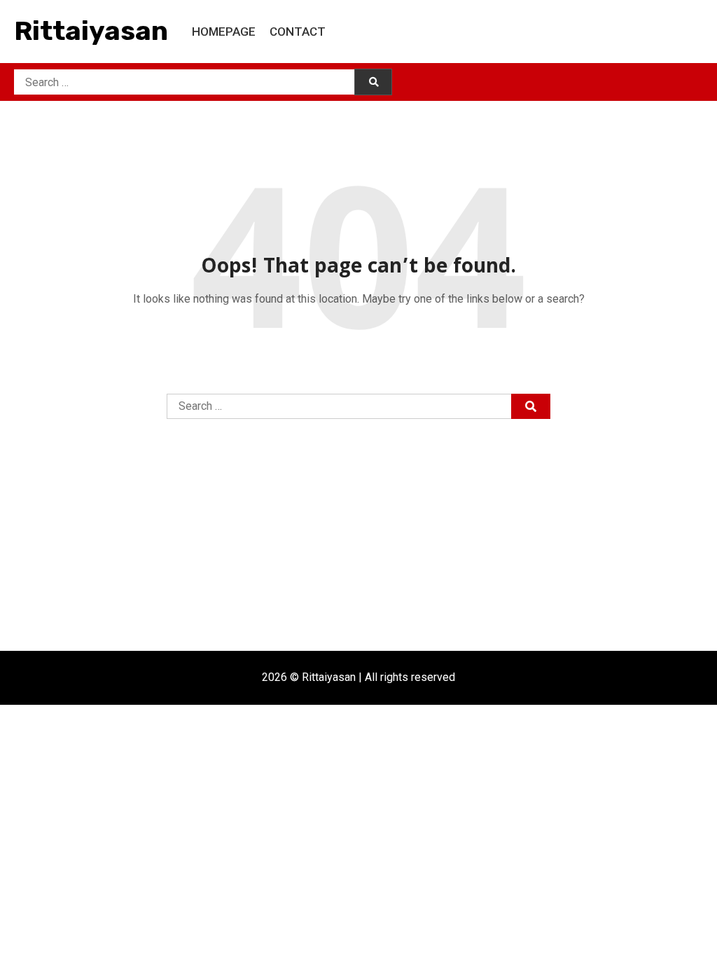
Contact (298, 32)
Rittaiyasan (91, 31)
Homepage (224, 32)
